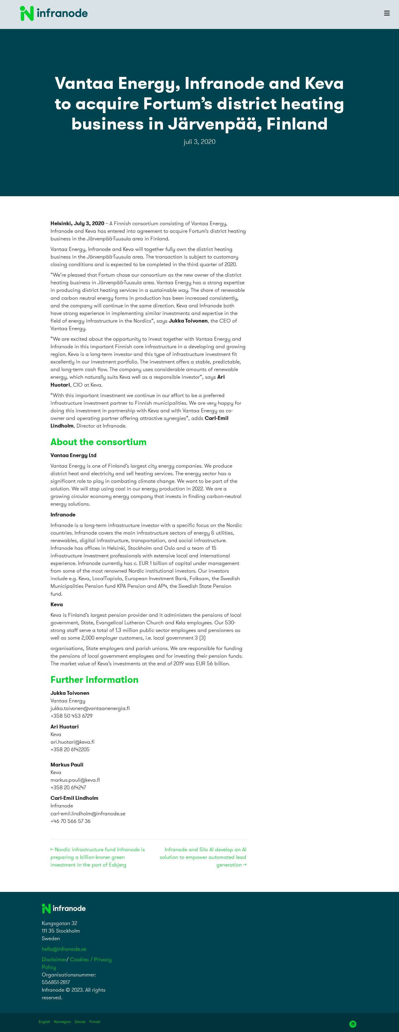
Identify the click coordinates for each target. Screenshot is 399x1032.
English (44, 1021)
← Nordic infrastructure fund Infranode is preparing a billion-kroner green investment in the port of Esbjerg (98, 857)
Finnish (94, 1021)
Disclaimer (54, 959)
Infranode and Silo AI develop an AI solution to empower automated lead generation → (203, 857)
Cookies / (82, 959)
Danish (80, 1021)
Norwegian (62, 1021)
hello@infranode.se (64, 948)
